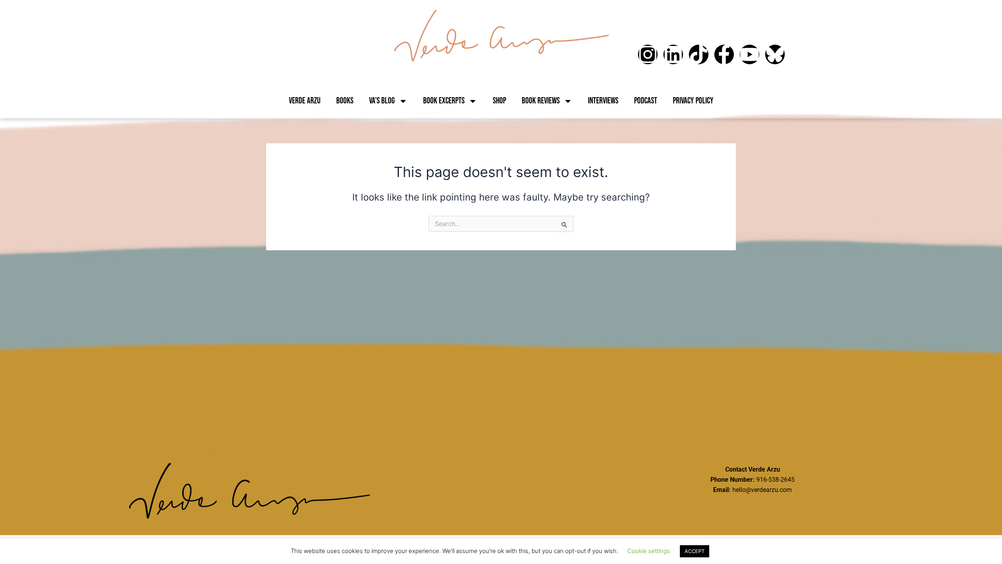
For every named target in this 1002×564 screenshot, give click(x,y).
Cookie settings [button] (648, 551)
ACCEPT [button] (695, 551)
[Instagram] (648, 54)
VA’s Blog (382, 101)
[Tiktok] (698, 54)
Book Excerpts (444, 101)
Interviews (603, 101)
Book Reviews (541, 101)
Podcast (645, 101)
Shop (499, 101)
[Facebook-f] (724, 54)
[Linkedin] (673, 54)
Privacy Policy (693, 101)
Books (344, 101)
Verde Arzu (305, 101)
